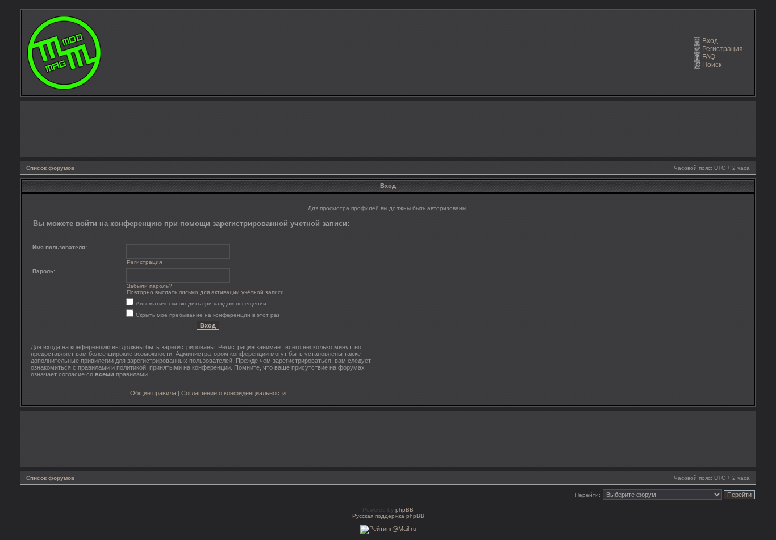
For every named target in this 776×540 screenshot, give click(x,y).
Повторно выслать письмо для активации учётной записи (205, 292)
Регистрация (722, 49)
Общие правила (153, 393)
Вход (710, 41)
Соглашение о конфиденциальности (233, 393)
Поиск (711, 65)
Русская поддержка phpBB (388, 516)
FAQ (708, 57)
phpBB (404, 509)
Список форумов (50, 168)
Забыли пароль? (149, 286)
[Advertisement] (388, 128)
